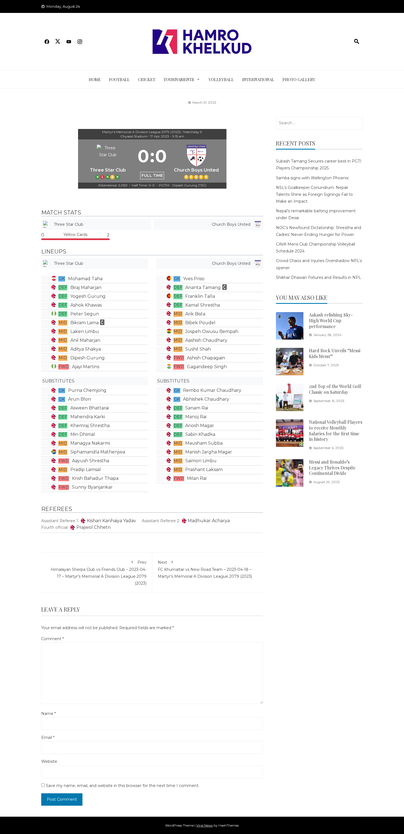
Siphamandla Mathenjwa (97, 452)
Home (95, 79)
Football (119, 79)
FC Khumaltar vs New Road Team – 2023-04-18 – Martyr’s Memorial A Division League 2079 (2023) (205, 569)
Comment (52, 638)
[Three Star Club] (108, 161)
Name (48, 713)
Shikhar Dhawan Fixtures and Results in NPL (318, 277)
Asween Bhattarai (89, 408)
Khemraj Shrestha (90, 425)
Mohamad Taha (85, 278)
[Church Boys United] (196, 161)
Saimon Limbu (201, 460)
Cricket (146, 79)
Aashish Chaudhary (206, 340)
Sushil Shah (198, 349)
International (258, 79)
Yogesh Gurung (88, 296)
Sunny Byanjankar (92, 487)
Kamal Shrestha (202, 305)
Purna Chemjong (87, 390)
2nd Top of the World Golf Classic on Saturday (335, 389)
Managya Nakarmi (90, 443)
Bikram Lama (84, 322)
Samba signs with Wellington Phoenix (312, 177)
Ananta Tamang (203, 287)
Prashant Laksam (204, 469)
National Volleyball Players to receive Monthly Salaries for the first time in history (335, 430)
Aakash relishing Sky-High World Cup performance (331, 320)
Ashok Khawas (86, 305)
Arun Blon (79, 399)
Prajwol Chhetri (93, 527)
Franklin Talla (200, 296)
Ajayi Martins (85, 366)
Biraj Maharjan (85, 287)
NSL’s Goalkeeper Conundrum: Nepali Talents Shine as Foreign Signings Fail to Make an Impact (314, 194)
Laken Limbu (84, 331)
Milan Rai (196, 478)
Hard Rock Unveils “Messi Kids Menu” (334, 353)
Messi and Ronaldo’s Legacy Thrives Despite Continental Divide (332, 467)
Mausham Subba (204, 443)
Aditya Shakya (85, 349)
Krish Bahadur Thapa (95, 478)
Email (47, 737)
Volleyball (221, 79)
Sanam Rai (196, 408)
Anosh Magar (199, 425)
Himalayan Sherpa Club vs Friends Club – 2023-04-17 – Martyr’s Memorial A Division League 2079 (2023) (98, 573)
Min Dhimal (82, 434)
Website (49, 761)
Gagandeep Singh (207, 366)
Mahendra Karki (87, 416)
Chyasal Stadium (134, 136)
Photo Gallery (299, 79)
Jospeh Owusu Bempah (211, 331)
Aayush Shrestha (90, 460)
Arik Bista (195, 313)
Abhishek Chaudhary (206, 399)
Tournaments (179, 79)
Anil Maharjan (85, 340)
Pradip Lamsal (85, 469)
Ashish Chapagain (206, 357)
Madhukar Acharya (209, 520)
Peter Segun (84, 313)
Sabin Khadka (200, 434)
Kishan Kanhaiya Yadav (111, 520)
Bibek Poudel (200, 322)
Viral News (204, 825)
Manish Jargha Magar (208, 452)
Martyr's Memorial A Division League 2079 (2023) (141, 132)
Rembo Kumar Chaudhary (212, 390)
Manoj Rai (195, 416)
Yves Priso (193, 278)
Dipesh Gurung (87, 357)
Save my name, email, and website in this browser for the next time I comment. (122, 785)
